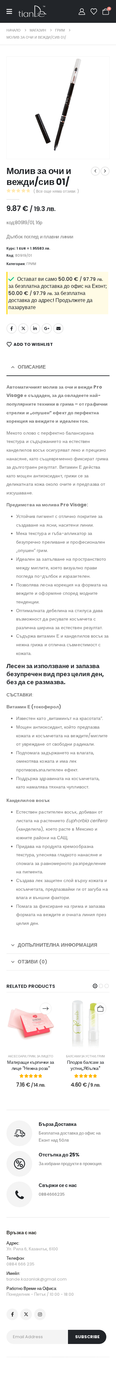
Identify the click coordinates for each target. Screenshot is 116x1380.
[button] (20, 145)
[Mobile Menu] (12, 11)
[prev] (95, 171)
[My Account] (82, 11)
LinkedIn (35, 328)
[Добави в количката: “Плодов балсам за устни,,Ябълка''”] (100, 1009)
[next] (105, 171)
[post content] (30, 1023)
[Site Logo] (32, 11)
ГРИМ (31, 263)
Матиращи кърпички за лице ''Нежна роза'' (30, 1065)
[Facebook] (12, 1314)
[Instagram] (40, 1314)
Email (58, 328)
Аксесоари (17, 1056)
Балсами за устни (81, 1056)
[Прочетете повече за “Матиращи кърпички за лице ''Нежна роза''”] (46, 1009)
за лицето (45, 1056)
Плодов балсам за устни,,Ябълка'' (85, 1065)
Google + (47, 328)
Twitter (23, 328)
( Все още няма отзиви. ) (56, 191)
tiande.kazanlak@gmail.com (36, 1279)
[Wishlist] (94, 11)
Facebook (11, 328)
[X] (26, 1314)
